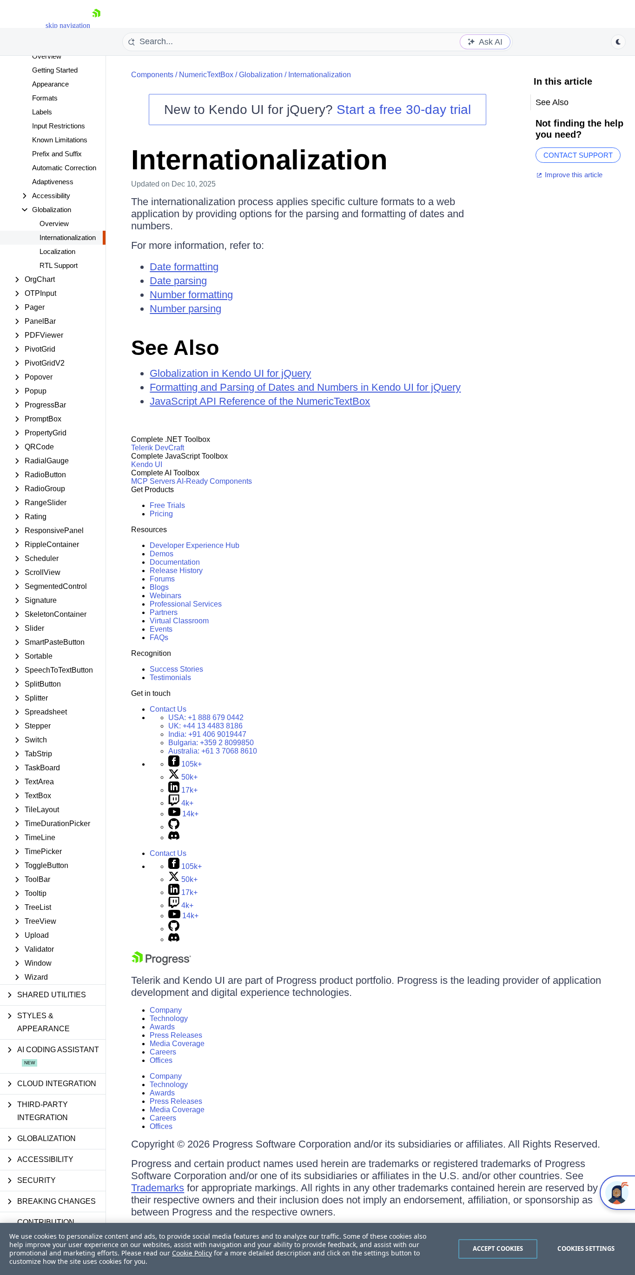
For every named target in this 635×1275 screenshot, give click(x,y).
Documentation (175, 562)
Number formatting (191, 294)
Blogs (159, 587)
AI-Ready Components (214, 481)
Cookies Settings (586, 1248)
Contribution (45, 1222)
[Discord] (173, 837)
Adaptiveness (52, 182)
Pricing (161, 514)
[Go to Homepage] (96, 25)
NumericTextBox (206, 75)
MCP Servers (153, 481)
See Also (175, 348)
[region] (317, 1249)
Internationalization (68, 237)
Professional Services (186, 604)
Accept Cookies (498, 1248)
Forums (162, 579)
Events (161, 629)
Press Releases (176, 1035)
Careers (163, 1052)
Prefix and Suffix (57, 154)
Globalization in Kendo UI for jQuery (230, 373)
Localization (57, 251)
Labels (42, 112)
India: (207, 734)
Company (166, 1010)
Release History (176, 570)
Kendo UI (146, 464)
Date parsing (178, 281)
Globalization (261, 75)
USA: (206, 717)
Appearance (50, 84)
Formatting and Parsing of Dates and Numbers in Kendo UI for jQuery (305, 387)
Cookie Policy (192, 1252)
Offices (161, 1060)
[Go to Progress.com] (161, 963)
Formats (45, 98)
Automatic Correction (64, 168)
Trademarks (157, 1188)
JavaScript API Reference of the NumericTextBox (260, 401)
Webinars (165, 596)
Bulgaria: (211, 743)
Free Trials (167, 505)
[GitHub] (173, 827)
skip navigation (68, 25)
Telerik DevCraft (157, 448)
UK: (205, 726)
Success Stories (176, 669)
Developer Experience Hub (194, 545)
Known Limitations (59, 140)
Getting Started (55, 70)
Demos (161, 554)
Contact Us (168, 709)
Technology (169, 1018)
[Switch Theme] (618, 41)
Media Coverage (177, 1044)
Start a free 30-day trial (404, 109)
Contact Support (578, 155)
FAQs (159, 637)
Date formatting (184, 267)
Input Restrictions (58, 126)
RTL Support (59, 265)
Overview (46, 56)
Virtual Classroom (179, 621)
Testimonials (170, 677)
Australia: (212, 751)
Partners (164, 612)
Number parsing (185, 308)
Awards (162, 1027)
